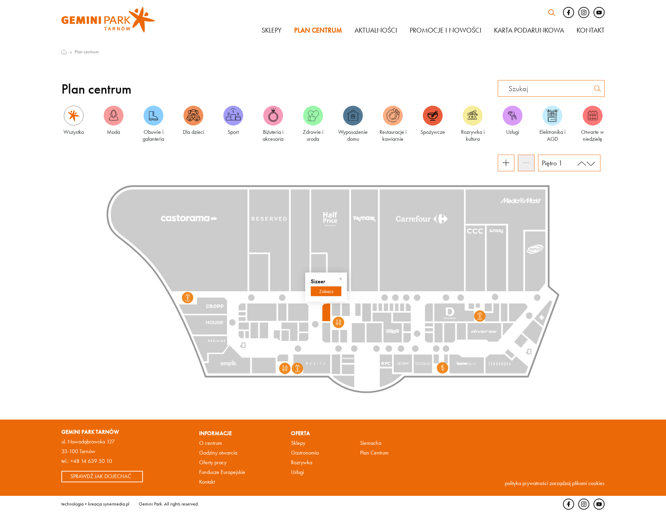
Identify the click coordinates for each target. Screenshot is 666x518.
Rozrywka (301, 462)
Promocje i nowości (445, 30)
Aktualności (376, 30)
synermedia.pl (116, 504)
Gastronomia (305, 452)
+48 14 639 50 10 (91, 461)
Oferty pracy (213, 462)
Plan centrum (318, 30)
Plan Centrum (374, 452)
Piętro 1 (552, 162)
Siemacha (370, 443)
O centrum (210, 443)
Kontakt (591, 30)
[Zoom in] (506, 163)
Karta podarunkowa (529, 30)
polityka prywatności (526, 483)
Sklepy (272, 30)
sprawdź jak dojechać (100, 476)
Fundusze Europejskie (222, 472)
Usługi (297, 472)
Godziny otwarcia (218, 452)
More (326, 291)
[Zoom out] (526, 163)
